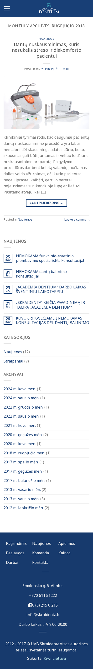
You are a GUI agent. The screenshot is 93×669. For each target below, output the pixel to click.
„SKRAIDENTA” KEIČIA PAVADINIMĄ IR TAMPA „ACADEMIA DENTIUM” (50, 304)
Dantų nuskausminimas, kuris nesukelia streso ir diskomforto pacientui (46, 50)
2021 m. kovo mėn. (20, 425)
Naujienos (46, 38)
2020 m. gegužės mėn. (23, 434)
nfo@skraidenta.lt (44, 614)
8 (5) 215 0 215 (45, 605)
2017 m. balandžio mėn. (24, 480)
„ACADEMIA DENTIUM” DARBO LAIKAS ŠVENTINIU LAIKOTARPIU (51, 289)
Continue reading (46, 203)
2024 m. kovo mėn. (20, 388)
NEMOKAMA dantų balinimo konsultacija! (41, 273)
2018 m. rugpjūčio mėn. (24, 453)
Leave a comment (76, 219)
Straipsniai (13, 361)
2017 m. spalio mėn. (21, 462)
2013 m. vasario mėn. (22, 489)
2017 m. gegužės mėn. (23, 471)
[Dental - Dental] (46, 8)
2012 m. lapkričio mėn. (24, 507)
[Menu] (7, 8)
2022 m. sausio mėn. (21, 416)
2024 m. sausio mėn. (21, 397)
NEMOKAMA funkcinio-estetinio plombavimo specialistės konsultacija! (50, 258)
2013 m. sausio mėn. (21, 498)
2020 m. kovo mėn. (20, 443)
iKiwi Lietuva (54, 658)
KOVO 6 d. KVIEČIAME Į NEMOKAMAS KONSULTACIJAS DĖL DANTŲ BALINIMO (52, 320)
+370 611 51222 (43, 595)
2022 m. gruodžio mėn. (23, 407)
